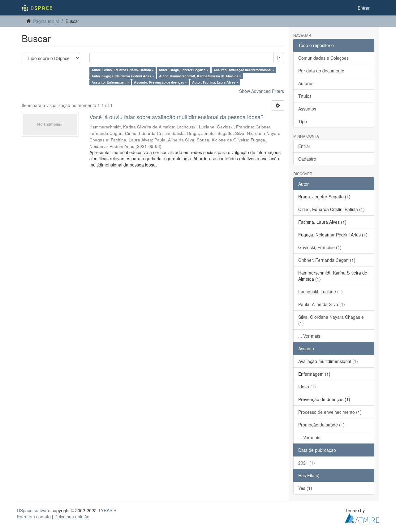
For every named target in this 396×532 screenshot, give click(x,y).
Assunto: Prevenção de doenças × (160, 82)
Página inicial (46, 21)
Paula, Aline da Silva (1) (321, 304)
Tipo (302, 121)
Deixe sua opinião (71, 516)
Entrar (304, 146)
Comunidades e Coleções (323, 58)
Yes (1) (305, 488)
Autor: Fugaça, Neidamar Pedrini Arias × (123, 76)
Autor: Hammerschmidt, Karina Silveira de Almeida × (200, 76)
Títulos (305, 96)
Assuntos (307, 109)
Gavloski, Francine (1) (320, 247)
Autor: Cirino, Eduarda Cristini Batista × (123, 69)
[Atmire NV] (362, 517)
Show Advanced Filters (261, 91)
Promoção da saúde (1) (321, 425)
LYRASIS (107, 510)
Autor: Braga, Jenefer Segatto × (183, 69)
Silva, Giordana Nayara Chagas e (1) (331, 320)
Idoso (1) (307, 386)
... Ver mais (309, 336)
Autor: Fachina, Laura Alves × (215, 82)
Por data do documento (321, 70)
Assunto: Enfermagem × (110, 82)
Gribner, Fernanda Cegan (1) (326, 260)
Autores (305, 83)
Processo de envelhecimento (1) (330, 412)
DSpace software (33, 510)
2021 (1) (306, 463)
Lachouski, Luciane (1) (320, 291)
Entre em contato (34, 516)
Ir (278, 58)
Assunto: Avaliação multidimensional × (243, 69)
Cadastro (307, 159)
